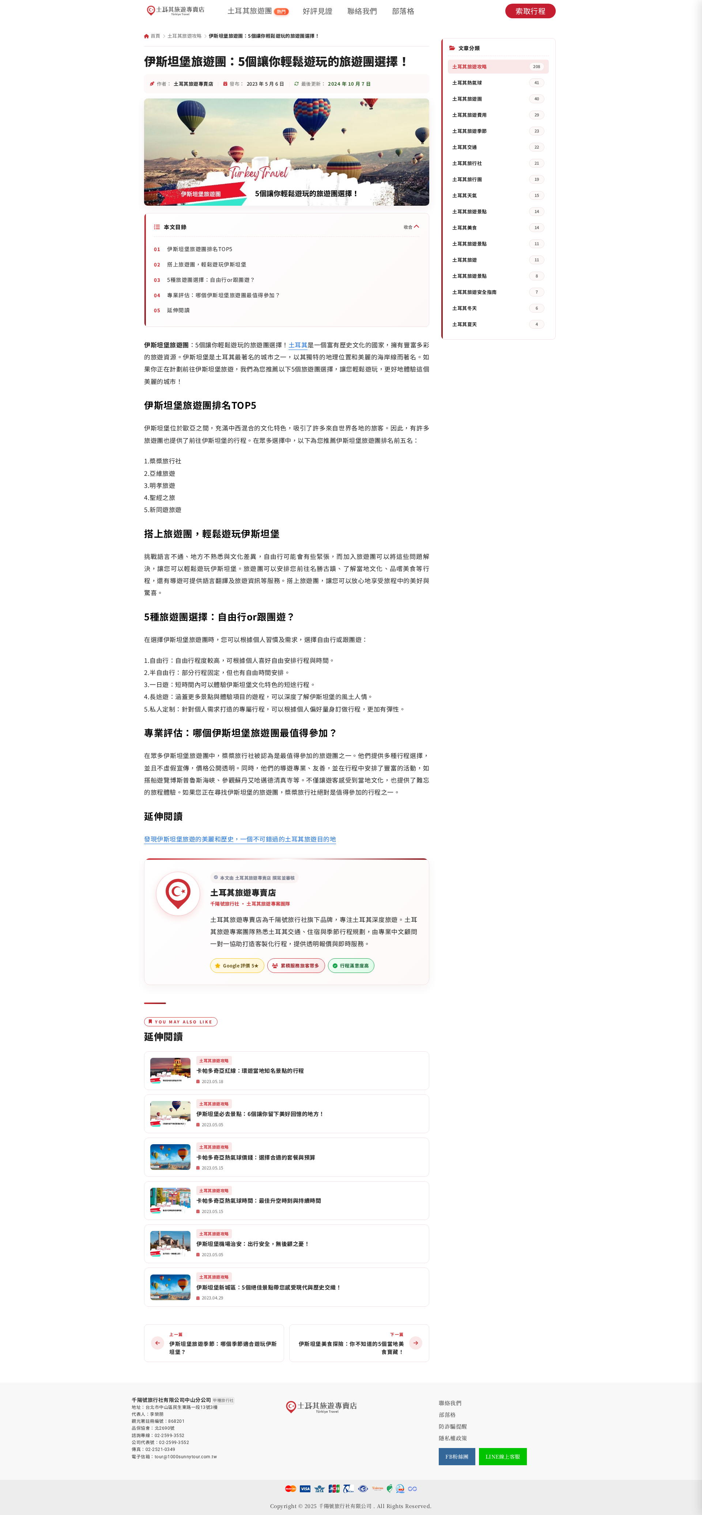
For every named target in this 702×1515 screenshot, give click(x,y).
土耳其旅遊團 (256, 11)
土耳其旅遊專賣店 (243, 892)
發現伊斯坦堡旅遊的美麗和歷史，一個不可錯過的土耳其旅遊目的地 (240, 838)
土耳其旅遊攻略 (184, 35)
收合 (409, 227)
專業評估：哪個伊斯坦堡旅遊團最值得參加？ (223, 295)
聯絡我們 (362, 11)
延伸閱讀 (178, 310)
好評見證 (318, 11)
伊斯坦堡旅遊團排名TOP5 (200, 249)
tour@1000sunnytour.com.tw (186, 1456)
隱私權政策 (453, 1438)
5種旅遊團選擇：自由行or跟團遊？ (211, 279)
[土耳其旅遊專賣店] (175, 11)
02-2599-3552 (170, 1435)
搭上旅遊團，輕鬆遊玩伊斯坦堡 (206, 264)
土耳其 (298, 344)
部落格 (403, 11)
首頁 (154, 35)
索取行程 (531, 10)
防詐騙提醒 (453, 1426)
